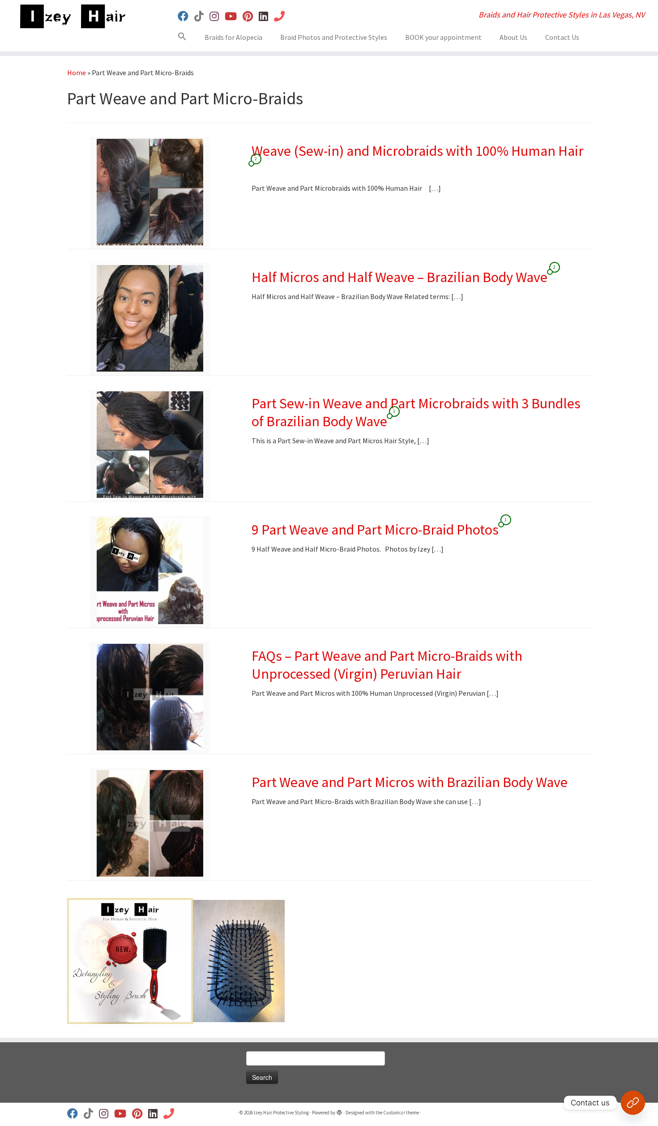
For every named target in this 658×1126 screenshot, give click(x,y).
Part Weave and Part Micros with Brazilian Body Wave (410, 782)
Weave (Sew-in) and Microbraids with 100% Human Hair (418, 151)
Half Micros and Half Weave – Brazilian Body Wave (399, 277)
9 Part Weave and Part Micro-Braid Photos (375, 530)
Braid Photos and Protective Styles (333, 37)
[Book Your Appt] (282, 16)
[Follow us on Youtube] (234, 16)
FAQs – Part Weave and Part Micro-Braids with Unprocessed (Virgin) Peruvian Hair (387, 665)
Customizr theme (401, 1112)
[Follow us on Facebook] (186, 16)
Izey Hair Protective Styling (281, 1112)
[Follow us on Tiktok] (201, 16)
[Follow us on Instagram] (217, 16)
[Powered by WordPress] (339, 1111)
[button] (185, 38)
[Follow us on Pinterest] (251, 16)
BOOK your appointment (443, 37)
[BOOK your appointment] (633, 1103)
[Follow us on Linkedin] (266, 16)
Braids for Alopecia (233, 37)
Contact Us (562, 37)
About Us (513, 37)
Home (76, 72)
